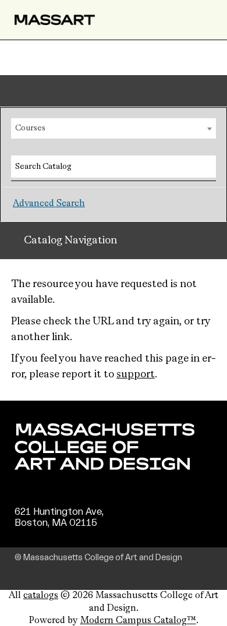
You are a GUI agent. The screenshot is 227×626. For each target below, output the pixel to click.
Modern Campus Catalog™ (138, 620)
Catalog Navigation (70, 240)
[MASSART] (55, 20)
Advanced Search (49, 203)
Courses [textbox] (30, 128)
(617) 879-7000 (51, 534)
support (135, 374)
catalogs (40, 595)
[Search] (202, 165)
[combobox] (113, 128)
